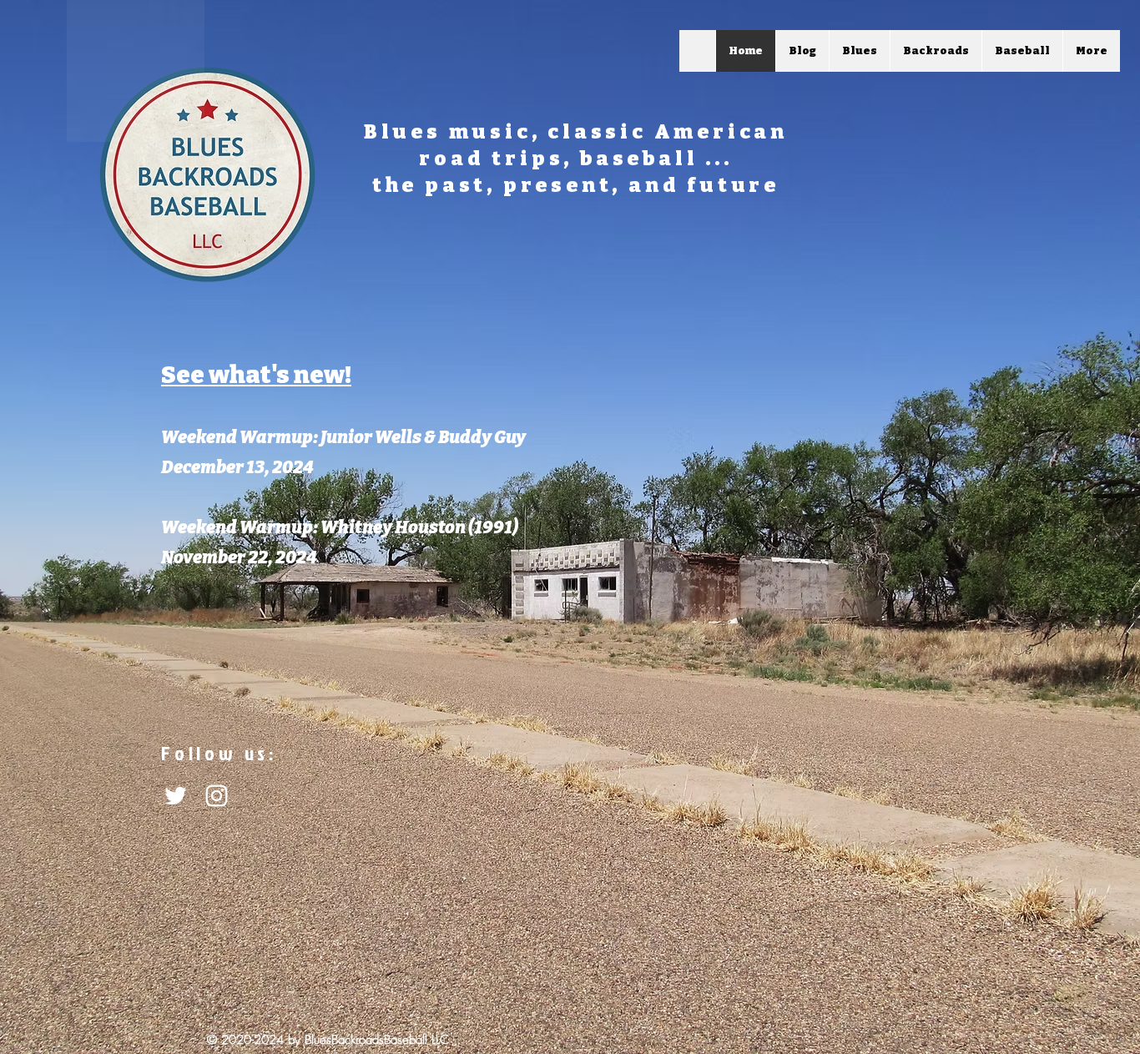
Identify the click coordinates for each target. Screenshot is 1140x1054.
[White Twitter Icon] (175, 795)
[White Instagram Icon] (216, 795)
